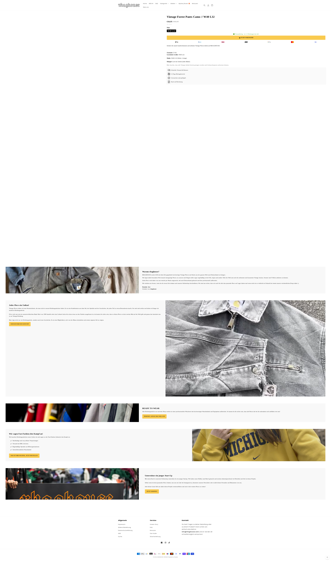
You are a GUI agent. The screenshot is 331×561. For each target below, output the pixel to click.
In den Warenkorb (247, 37)
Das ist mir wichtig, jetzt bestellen (24, 455)
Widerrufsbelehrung (124, 527)
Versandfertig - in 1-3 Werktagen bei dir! (247, 34)
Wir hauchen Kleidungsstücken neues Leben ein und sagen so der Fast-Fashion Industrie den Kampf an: (39, 437)
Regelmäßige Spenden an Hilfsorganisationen (26, 446)
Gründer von (149, 289)
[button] (164, 3)
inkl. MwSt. (169, 24)
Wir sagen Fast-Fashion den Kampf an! (26, 434)
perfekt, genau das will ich (154, 416)
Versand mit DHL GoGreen (20, 443)
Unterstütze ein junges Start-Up (158, 476)
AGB (119, 533)
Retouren (153, 530)
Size (168, 28)
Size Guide (153, 533)
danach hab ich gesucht (20, 324)
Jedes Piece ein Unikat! (19, 305)
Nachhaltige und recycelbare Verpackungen (25, 440)
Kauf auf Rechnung (177, 81)
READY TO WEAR (150, 408)
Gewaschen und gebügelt (178, 78)
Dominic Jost (146, 287)
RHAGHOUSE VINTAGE (162, 557)
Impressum (121, 524)
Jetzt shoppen (152, 491)
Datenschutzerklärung (125, 530)
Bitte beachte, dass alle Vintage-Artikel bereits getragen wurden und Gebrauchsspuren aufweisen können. (198, 65)
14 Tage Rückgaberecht (178, 74)
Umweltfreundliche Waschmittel (22, 449)
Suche (120, 536)
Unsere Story (154, 524)
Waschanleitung (155, 536)
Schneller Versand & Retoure (179, 70)
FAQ (151, 527)
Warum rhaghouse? (150, 272)
